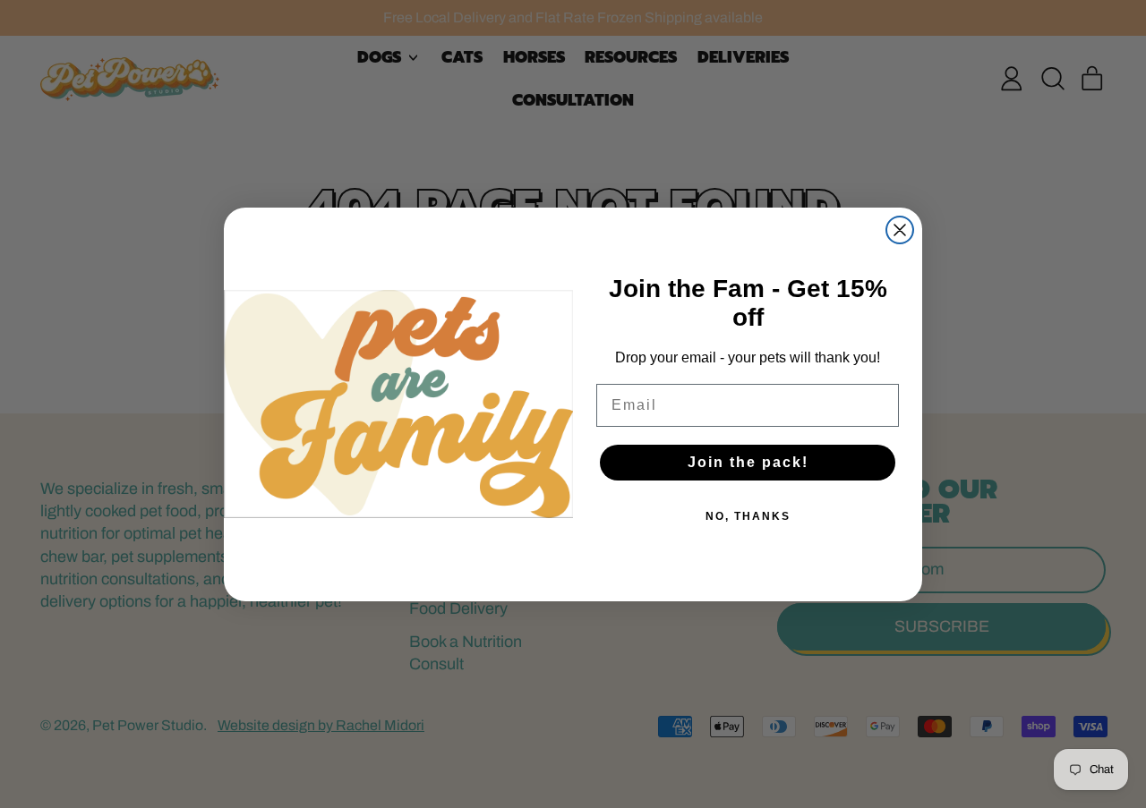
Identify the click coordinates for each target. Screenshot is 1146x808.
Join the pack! (748, 462)
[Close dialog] (899, 230)
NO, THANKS (748, 516)
